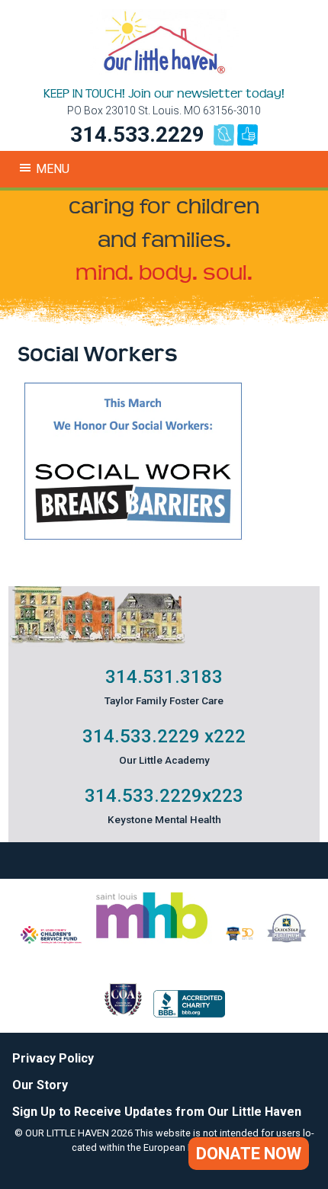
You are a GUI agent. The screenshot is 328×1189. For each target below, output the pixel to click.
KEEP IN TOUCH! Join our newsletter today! (164, 93)
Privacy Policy (53, 1058)
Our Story (40, 1085)
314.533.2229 (137, 134)
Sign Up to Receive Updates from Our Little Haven (156, 1111)
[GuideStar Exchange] (286, 939)
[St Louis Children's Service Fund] (51, 939)
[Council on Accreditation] (123, 1013)
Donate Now (248, 1153)
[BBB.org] (189, 1013)
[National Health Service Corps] (239, 939)
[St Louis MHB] (152, 939)
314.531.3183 (164, 676)
